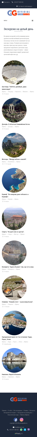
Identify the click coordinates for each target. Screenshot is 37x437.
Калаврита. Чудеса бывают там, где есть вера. (18, 267)
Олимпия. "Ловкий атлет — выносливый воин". (17, 302)
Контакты (7, 2)
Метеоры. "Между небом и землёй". (14, 159)
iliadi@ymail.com (19, 427)
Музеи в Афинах (24, 415)
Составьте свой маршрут (25, 6)
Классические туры (13, 415)
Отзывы (26, 410)
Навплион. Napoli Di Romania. (11, 374)
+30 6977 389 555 (14, 430)
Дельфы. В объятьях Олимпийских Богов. (16, 124)
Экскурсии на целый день (24, 412)
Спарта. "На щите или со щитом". (13, 232)
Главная (4, 410)
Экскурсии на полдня (10, 412)
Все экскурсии (18, 410)
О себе (10, 410)
